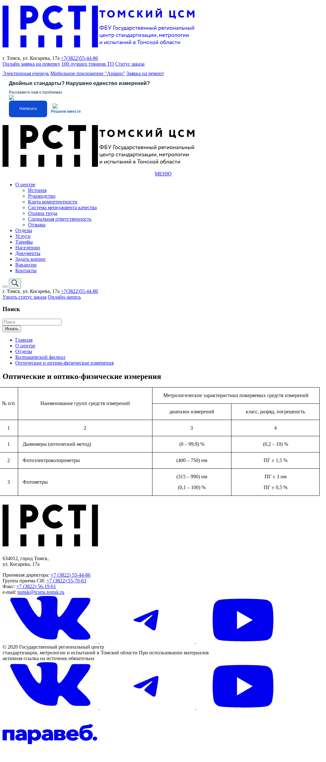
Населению (27, 247)
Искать (11, 328)
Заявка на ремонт (145, 73)
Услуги (23, 236)
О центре (25, 184)
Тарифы (24, 242)
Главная (23, 340)
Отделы (23, 230)
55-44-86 (89, 58)
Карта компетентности (52, 201)
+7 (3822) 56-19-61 (36, 586)
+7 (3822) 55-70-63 (66, 580)
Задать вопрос (30, 259)
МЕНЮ (163, 173)
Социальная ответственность (59, 219)
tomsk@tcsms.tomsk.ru (41, 592)
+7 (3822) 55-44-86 (70, 575)
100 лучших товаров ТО (87, 64)
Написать (28, 108)
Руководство (41, 196)
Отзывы (37, 224)
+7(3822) (70, 58)
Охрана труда (42, 213)
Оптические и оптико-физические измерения (64, 363)
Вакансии (26, 264)
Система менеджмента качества (62, 207)
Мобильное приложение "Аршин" (87, 73)
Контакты (26, 270)
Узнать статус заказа (24, 297)
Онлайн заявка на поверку (31, 64)
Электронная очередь (26, 73)
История (37, 190)
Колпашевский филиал (40, 357)
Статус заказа (130, 64)
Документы (27, 253)
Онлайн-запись (64, 297)
